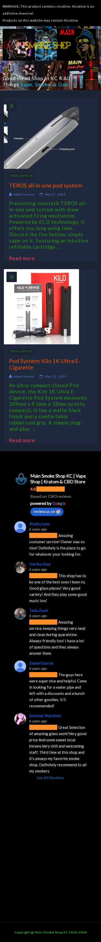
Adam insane (23, 194)
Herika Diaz (40, 563)
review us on (44, 511)
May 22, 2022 (56, 376)
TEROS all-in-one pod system (45, 185)
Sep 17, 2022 (55, 194)
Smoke (43, 84)
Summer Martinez (45, 715)
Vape (26, 84)
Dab (63, 84)
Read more (24, 258)
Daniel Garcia (41, 662)
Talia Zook (38, 610)
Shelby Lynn (39, 523)
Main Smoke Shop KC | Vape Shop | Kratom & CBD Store (58, 478)
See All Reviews (50, 777)
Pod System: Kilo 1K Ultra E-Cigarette (44, 364)
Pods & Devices (21, 175)
